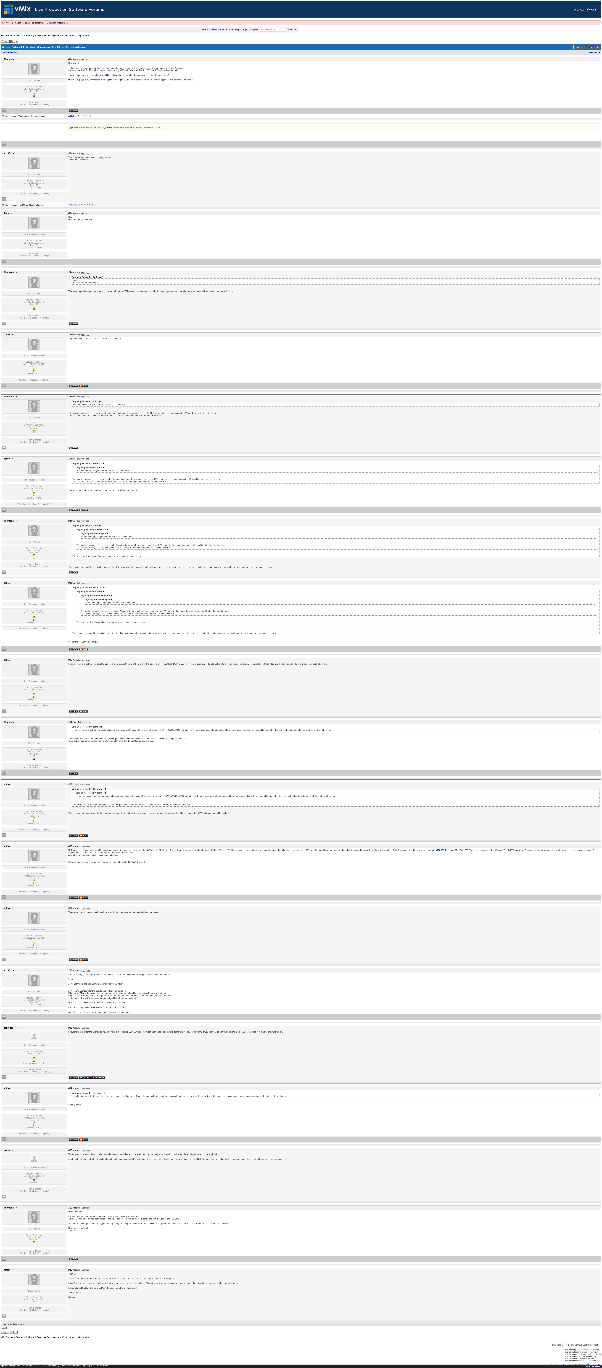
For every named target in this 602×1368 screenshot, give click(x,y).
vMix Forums (7, 36)
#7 (69, 458)
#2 (69, 153)
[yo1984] (34, 168)
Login (53, 23)
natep (7, 1270)
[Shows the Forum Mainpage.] (17, 10)
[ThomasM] (34, 74)
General (19, 36)
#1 (69, 59)
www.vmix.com (586, 9)
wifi (88, 862)
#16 (70, 1028)
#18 (70, 1150)
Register (63, 23)
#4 (69, 272)
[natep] (34, 1285)
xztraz (7, 1150)
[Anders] (34, 228)
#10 (70, 660)
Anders (8, 213)
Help (237, 30)
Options (578, 47)
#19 (70, 1207)
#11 (70, 722)
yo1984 (7, 153)
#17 (70, 1088)
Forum (205, 30)
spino (7, 334)
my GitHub (105, 75)
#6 (69, 396)
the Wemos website (152, 415)
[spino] (34, 349)
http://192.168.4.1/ (440, 850)
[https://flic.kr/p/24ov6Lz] (77, 862)
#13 (70, 846)
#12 (70, 784)
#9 (69, 583)
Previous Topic (11, 52)
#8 (69, 521)
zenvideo (8, 1028)
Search (229, 30)
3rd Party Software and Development (42, 36)
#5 (69, 334)
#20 (70, 1270)
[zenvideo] (34, 1039)
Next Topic (593, 52)
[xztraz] (34, 1161)
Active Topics (217, 30)
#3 (69, 213)
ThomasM (9, 59)
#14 (70, 908)
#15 (70, 970)
